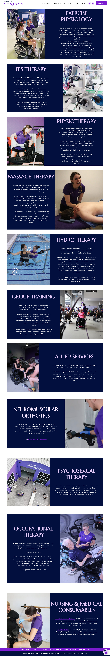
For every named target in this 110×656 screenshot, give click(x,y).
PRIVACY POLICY (26, 649)
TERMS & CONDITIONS (40, 649)
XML (88, 649)
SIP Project (67, 3)
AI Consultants (82, 653)
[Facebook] (89, 3)
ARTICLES (73, 649)
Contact (83, 3)
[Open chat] (105, 651)
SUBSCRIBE (81, 649)
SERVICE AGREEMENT (56, 649)
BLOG (66, 649)
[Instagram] (93, 3)
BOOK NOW (101, 3)
